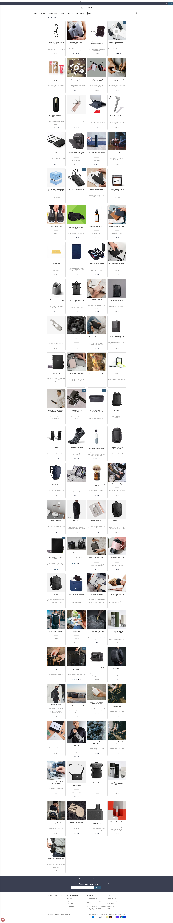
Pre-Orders (50, 13)
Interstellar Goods (54, 914)
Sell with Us (70, 903)
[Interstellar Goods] (86, 8)
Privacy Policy (110, 903)
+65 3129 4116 (104, 1)
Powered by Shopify (65, 914)
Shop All (36, 13)
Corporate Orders (71, 906)
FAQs (68, 901)
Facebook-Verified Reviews (66, 13)
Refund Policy (110, 906)
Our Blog (76, 13)
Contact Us (81, 13)
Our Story (56, 13)
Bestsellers (43, 13)
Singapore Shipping (112, 901)
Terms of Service (111, 898)
